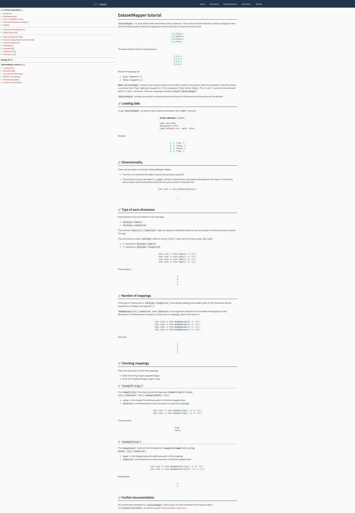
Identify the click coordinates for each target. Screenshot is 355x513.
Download (214, 4)
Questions (246, 4)
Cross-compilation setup (13, 19)
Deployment (8, 51)
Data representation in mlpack (15, 22)
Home (202, 4)
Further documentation (12, 82)
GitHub (259, 4)
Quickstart (7, 13)
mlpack (103, 4)
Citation (6, 25)
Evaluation (7, 48)
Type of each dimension (13, 73)
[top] (23, 64)
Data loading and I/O (11, 37)
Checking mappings (11, 79)
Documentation (230, 4)
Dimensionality (9, 71)
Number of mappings (12, 76)
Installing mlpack (10, 16)
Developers (8, 54)
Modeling (7, 45)
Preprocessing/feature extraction (17, 40)
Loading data (8, 68)
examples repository (176, 507)
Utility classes (9, 32)
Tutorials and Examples (12, 29)
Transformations (10, 42)
